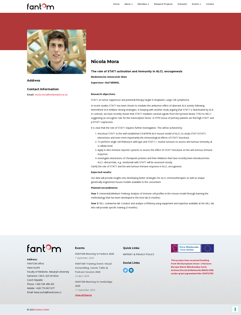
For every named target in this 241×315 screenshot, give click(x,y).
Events (195, 4)
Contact (210, 4)
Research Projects (163, 4)
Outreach (182, 4)
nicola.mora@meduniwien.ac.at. (51, 94)
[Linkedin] (131, 270)
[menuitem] (116, 4)
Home (116, 4)
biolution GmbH (41, 309)
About (127, 4)
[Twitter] (125, 270)
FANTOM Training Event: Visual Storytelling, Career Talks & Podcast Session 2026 (93, 267)
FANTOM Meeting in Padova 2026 (94, 253)
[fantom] (41, 6)
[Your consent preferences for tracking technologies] (235, 309)
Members (143, 4)
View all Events (83, 295)
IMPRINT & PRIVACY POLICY (138, 254)
